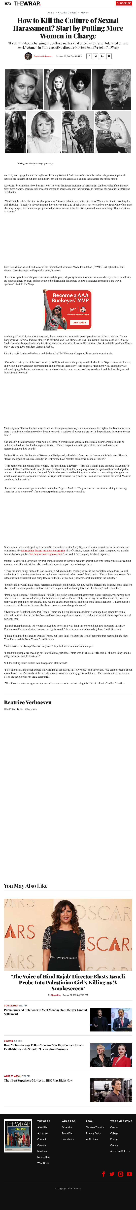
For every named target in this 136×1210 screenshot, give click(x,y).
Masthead (42, 1151)
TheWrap (43, 1121)
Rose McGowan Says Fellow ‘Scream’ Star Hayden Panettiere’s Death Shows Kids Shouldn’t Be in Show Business (43, 1047)
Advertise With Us (120, 1151)
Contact (41, 1139)
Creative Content (67, 12)
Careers (41, 1145)
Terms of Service (95, 1127)
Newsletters (43, 1157)
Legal (90, 1121)
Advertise (42, 1133)
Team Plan (67, 1133)
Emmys (114, 1139)
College (114, 1133)
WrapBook (43, 1163)
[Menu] (7, 3)
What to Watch (12, 1076)
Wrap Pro (68, 1121)
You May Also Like (26, 885)
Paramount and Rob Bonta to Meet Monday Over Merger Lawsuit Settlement (45, 1012)
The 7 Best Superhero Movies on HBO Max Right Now (38, 1080)
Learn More (68, 1139)
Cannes (114, 1127)
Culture (8, 1041)
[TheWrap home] (27, 3)
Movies (85, 12)
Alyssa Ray (56, 995)
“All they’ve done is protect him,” (46, 554)
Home (50, 12)
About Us (42, 1127)
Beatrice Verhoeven (43, 56)
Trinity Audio (35, 163)
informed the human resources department (43, 550)
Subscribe (124, 3)
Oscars (114, 1145)
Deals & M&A (11, 1005)
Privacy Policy (93, 1133)
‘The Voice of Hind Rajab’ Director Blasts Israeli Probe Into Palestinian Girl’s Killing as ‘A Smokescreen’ (68, 982)
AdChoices (92, 1139)
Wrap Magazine (121, 1121)
